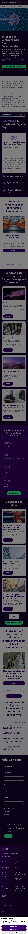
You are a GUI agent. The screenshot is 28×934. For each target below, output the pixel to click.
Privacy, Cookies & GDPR (22, 924)
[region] (14, 925)
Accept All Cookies (14, 926)
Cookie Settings (14, 932)
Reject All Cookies (14, 929)
